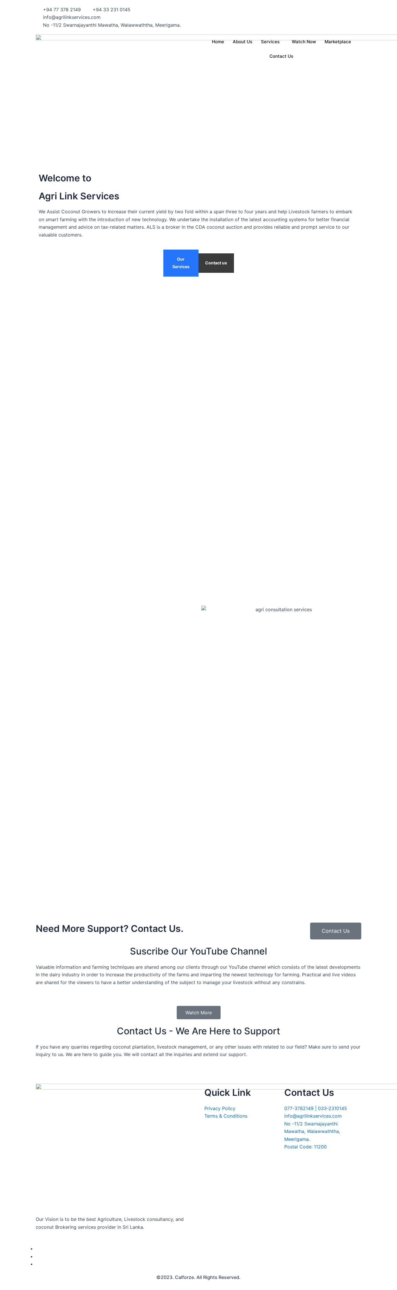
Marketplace (338, 41)
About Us (242, 41)
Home (218, 41)
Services (270, 41)
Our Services (180, 263)
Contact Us (281, 56)
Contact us (216, 262)
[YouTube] (37, 1264)
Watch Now (304, 41)
